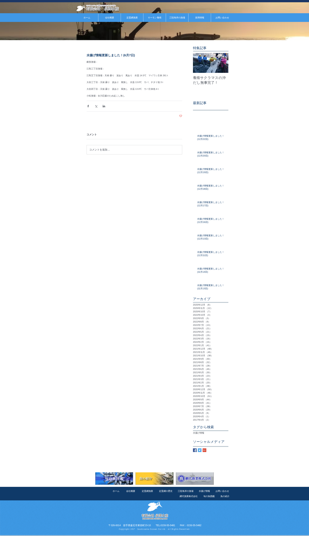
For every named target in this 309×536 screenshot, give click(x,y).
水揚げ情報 (198, 433)
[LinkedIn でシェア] (103, 106)
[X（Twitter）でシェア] (96, 106)
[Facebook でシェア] (88, 106)
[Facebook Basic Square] (195, 450)
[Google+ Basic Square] (204, 450)
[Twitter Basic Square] (199, 450)
